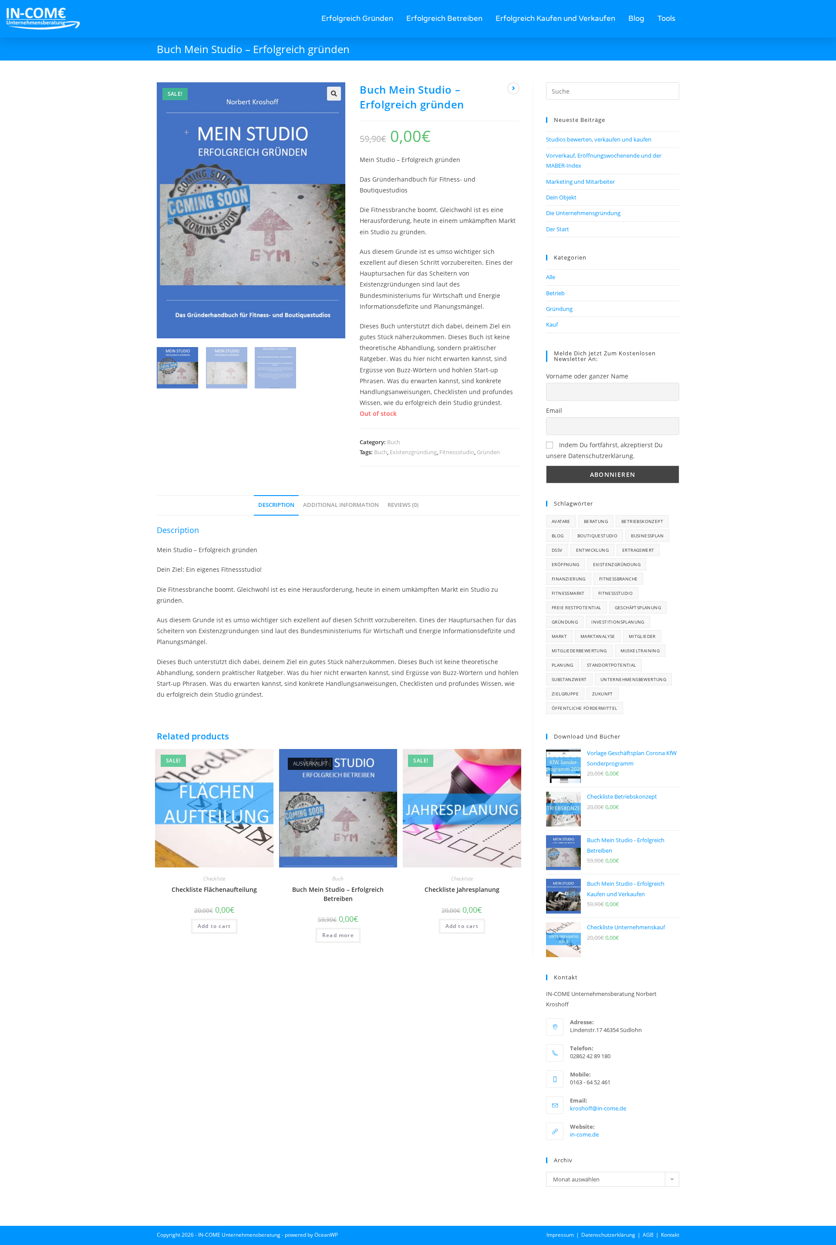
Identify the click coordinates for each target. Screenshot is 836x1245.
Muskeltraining (640, 651)
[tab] (276, 505)
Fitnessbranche (618, 579)
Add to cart (214, 926)
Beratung (596, 521)
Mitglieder (642, 636)
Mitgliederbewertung (579, 651)
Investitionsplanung (617, 622)
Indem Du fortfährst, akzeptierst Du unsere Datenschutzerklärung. (604, 450)
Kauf (552, 324)
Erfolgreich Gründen (357, 18)
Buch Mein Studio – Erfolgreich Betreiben (338, 894)
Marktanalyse (597, 636)
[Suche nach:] (612, 90)
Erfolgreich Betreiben (444, 18)
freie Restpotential (576, 607)
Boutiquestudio (597, 536)
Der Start (557, 229)
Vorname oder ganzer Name (587, 376)
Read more (338, 935)
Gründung (559, 309)
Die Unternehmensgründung (583, 213)
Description (276, 505)
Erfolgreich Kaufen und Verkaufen (555, 18)
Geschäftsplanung (638, 607)
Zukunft (602, 694)
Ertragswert (638, 550)
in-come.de (584, 1134)
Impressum (560, 1234)
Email (554, 410)
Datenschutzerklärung (608, 1234)
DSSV (557, 550)
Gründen (488, 452)
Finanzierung (569, 579)
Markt (559, 636)
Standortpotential (611, 665)
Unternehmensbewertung (633, 679)
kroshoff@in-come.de (598, 1108)
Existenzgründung (413, 452)
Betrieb (555, 293)
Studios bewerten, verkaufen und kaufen (598, 139)
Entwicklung (592, 550)
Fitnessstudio (456, 452)
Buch (393, 442)
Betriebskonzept (642, 521)
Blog (636, 18)
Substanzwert (569, 679)
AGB (648, 1234)
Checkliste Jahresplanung (462, 889)
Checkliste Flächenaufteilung (214, 889)
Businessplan (647, 536)
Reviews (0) (403, 505)
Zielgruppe (565, 694)
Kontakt (670, 1234)
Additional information (341, 505)
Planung (562, 665)
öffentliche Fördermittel (584, 708)
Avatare (561, 521)
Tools (666, 18)
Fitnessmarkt (568, 593)
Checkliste (214, 878)
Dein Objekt (561, 197)
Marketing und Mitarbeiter (580, 182)
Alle (550, 277)
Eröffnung (566, 564)
